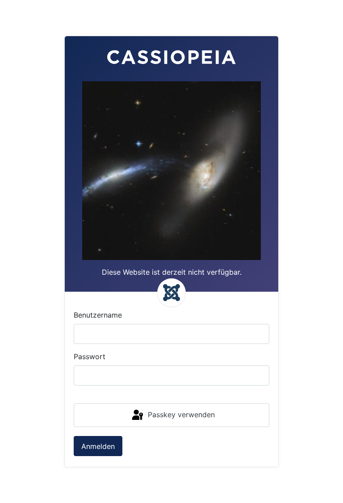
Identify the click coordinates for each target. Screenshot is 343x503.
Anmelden (98, 446)
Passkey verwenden (180, 414)
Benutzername (98, 314)
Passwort (89, 356)
